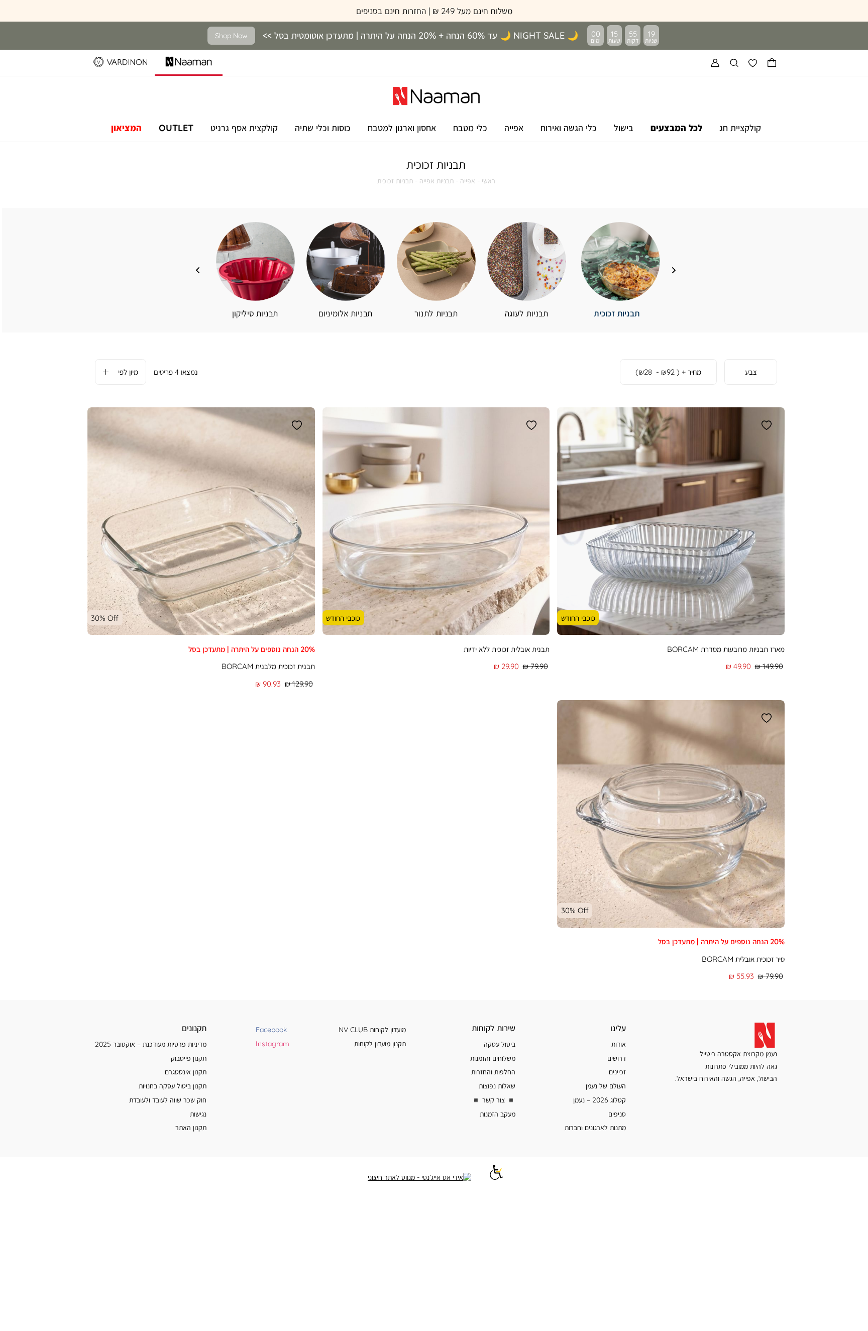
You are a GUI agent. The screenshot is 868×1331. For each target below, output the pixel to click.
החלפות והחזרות (493, 1071)
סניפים (617, 1114)
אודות (618, 1044)
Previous (674, 270)
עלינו (618, 1028)
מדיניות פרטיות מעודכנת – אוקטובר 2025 (150, 1044)
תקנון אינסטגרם (185, 1071)
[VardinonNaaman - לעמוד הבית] (436, 94)
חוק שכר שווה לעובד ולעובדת (167, 1099)
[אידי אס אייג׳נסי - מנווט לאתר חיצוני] (419, 1177)
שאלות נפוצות (497, 1085)
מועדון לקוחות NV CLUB (372, 1029)
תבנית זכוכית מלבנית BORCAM (268, 666)
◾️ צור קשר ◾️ (493, 1099)
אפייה (467, 180)
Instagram (272, 1043)
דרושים (616, 1058)
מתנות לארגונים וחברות (595, 1127)
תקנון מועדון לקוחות (380, 1043)
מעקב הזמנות (497, 1114)
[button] (772, 62)
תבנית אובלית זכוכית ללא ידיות (507, 649)
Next (197, 270)
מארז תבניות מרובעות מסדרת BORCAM (726, 649)
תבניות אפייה (436, 180)
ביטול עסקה (499, 1044)
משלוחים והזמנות (492, 1058)
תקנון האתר (190, 1127)
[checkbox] (255, 270)
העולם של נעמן (606, 1085)
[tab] (750, 372)
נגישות (198, 1114)
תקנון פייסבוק (188, 1058)
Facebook (271, 1029)
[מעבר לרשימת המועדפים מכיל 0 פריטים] (753, 62)
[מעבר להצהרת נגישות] (496, 1177)
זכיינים (617, 1071)
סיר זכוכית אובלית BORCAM (743, 959)
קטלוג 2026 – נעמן (599, 1099)
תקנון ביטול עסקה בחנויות (172, 1085)
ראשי (488, 180)
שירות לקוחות (493, 1028)
